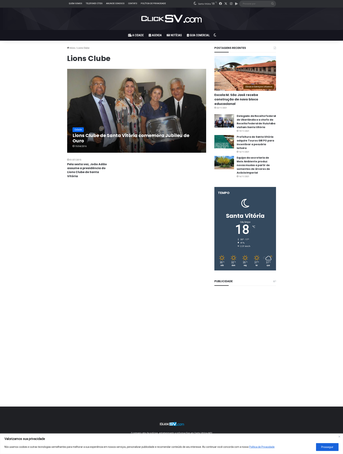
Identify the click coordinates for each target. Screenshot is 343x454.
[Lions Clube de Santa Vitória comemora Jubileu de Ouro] (136, 111)
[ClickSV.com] (171, 19)
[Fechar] (339, 436)
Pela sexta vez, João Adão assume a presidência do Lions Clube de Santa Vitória (87, 170)
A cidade (138, 35)
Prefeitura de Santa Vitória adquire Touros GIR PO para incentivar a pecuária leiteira (255, 142)
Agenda (156, 35)
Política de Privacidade (262, 446)
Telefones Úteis (94, 3)
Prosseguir (327, 447)
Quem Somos (75, 3)
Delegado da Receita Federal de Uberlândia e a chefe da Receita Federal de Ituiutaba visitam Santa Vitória (256, 121)
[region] (171, 443)
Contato (132, 3)
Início (72, 48)
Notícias (176, 35)
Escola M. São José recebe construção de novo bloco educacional (236, 99)
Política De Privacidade (153, 3)
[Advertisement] (245, 343)
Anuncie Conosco (115, 3)
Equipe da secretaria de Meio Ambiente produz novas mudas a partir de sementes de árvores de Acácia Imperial (253, 165)
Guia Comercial (199, 35)
